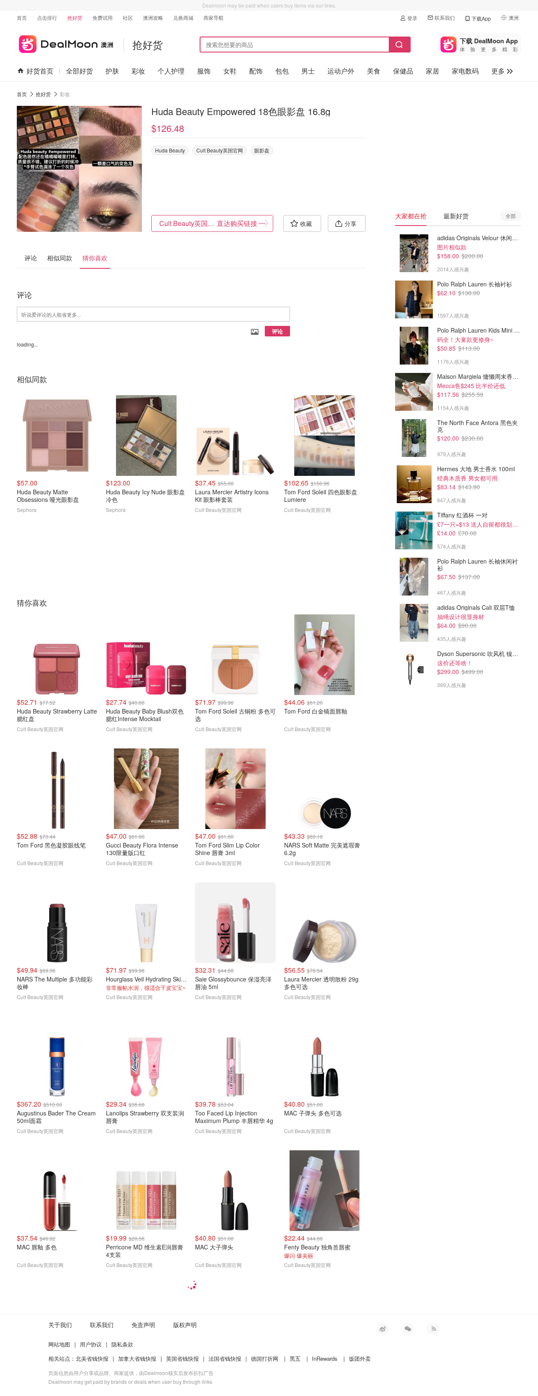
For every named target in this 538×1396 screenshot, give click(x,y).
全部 (511, 215)
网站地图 (59, 1344)
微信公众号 (407, 1329)
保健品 (403, 71)
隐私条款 (122, 1344)
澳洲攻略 (153, 17)
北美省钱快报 (92, 1358)
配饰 (256, 71)
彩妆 (138, 71)
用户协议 (91, 1344)
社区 (128, 17)
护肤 (112, 71)
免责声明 (143, 1324)
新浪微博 (382, 1329)
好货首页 (39, 71)
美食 (373, 71)
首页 (22, 17)
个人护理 (171, 71)
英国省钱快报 (182, 1358)
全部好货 (79, 71)
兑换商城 (183, 17)
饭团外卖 (360, 1358)
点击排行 (47, 17)
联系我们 (445, 17)
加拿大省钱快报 (137, 1358)
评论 (277, 331)
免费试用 (102, 17)
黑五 (295, 1358)
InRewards (325, 1358)
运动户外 (340, 71)
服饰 (204, 71)
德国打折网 (264, 1358)
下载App (481, 18)
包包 (282, 71)
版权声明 (185, 1324)
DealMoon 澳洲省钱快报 (65, 42)
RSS (433, 1329)
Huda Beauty (170, 150)
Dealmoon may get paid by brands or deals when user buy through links (130, 1381)
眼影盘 (261, 150)
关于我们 (60, 1324)
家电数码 (465, 71)
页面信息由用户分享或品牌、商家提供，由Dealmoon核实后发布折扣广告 (131, 1372)
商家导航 (213, 17)
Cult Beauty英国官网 (219, 150)
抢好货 (74, 17)
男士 (308, 71)
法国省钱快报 (224, 1358)
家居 (432, 71)
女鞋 (230, 71)
